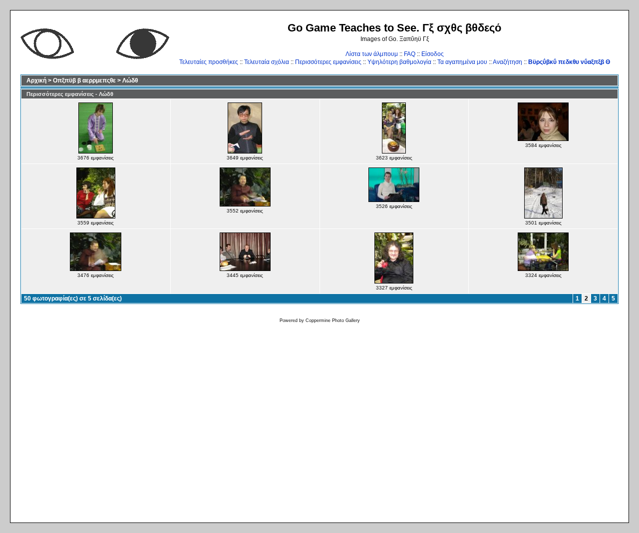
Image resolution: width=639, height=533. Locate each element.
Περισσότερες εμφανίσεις (328, 62)
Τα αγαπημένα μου (462, 62)
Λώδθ (130, 80)
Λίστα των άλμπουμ (371, 54)
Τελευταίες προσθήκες (208, 62)
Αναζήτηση (507, 62)
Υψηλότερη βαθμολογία (399, 62)
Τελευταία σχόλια (266, 62)
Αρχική (36, 80)
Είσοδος (432, 54)
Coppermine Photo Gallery (333, 320)
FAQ (409, 54)
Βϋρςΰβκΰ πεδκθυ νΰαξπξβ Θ (569, 62)
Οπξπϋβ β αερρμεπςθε (84, 80)
